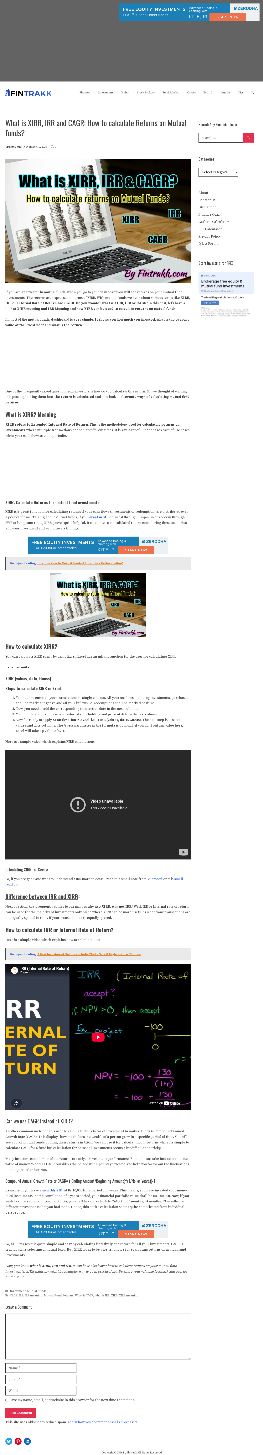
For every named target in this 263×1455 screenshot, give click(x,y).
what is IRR (102, 1295)
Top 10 (208, 92)
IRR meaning (33, 1295)
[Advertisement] (131, 54)
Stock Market (170, 92)
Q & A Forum (209, 243)
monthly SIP (52, 1190)
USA (240, 92)
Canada (225, 92)
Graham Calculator (214, 222)
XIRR (114, 1295)
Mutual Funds (36, 1291)
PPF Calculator (210, 229)
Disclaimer (207, 207)
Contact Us (207, 200)
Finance (85, 92)
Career (191, 92)
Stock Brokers (146, 92)
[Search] (248, 138)
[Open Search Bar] (252, 93)
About (203, 193)
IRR (21, 1295)
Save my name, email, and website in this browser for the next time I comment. (72, 1400)
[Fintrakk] (28, 92)
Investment (105, 92)
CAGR (13, 1295)
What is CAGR (84, 1295)
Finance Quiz (209, 214)
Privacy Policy (210, 236)
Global (125, 92)
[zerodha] (189, 20)
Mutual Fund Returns (58, 1295)
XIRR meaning (128, 1295)
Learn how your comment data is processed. (103, 1422)
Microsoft (154, 879)
